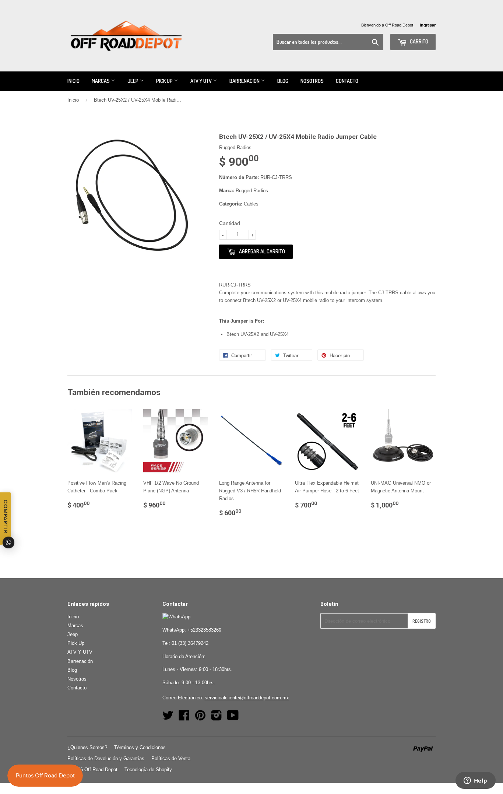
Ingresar (428, 25)
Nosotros (312, 81)
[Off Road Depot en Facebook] (184, 718)
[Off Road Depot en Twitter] (167, 718)
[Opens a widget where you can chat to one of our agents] (475, 781)
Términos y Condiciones (140, 747)
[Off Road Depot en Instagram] (216, 718)
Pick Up (165, 81)
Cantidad (229, 223)
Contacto (347, 81)
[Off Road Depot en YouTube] (233, 718)
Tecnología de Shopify (148, 769)
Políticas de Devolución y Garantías (105, 758)
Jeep (133, 81)
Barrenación (245, 81)
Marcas (101, 81)
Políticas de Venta (170, 758)
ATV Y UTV (201, 81)
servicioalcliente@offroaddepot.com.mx (247, 697)
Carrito (418, 41)
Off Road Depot (100, 769)
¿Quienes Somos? (87, 747)
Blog (282, 81)
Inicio (73, 81)
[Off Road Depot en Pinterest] (200, 718)
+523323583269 (204, 630)
